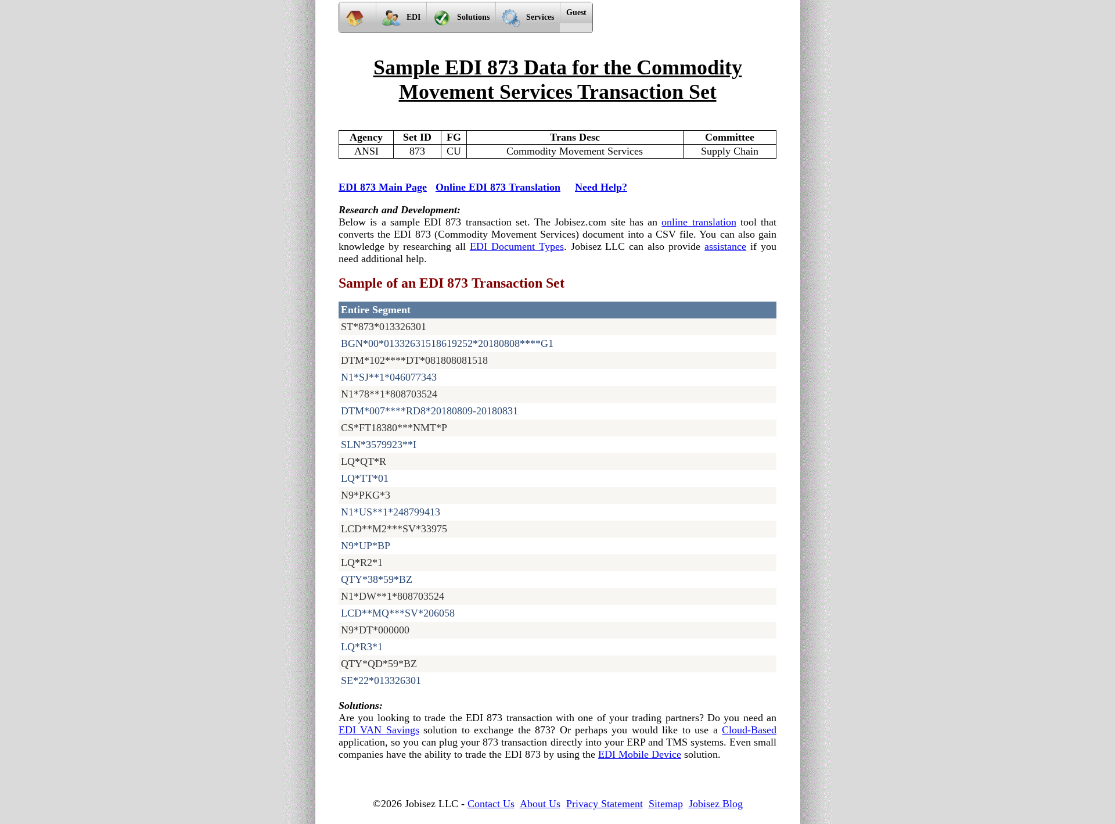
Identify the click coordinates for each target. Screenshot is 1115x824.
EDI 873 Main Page (383, 187)
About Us (540, 803)
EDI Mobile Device (639, 754)
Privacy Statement (604, 803)
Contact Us (491, 803)
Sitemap (666, 803)
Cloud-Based (749, 730)
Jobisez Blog (716, 803)
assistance (725, 246)
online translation (698, 222)
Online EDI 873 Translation (498, 187)
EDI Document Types (517, 246)
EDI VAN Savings (379, 730)
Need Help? (601, 187)
